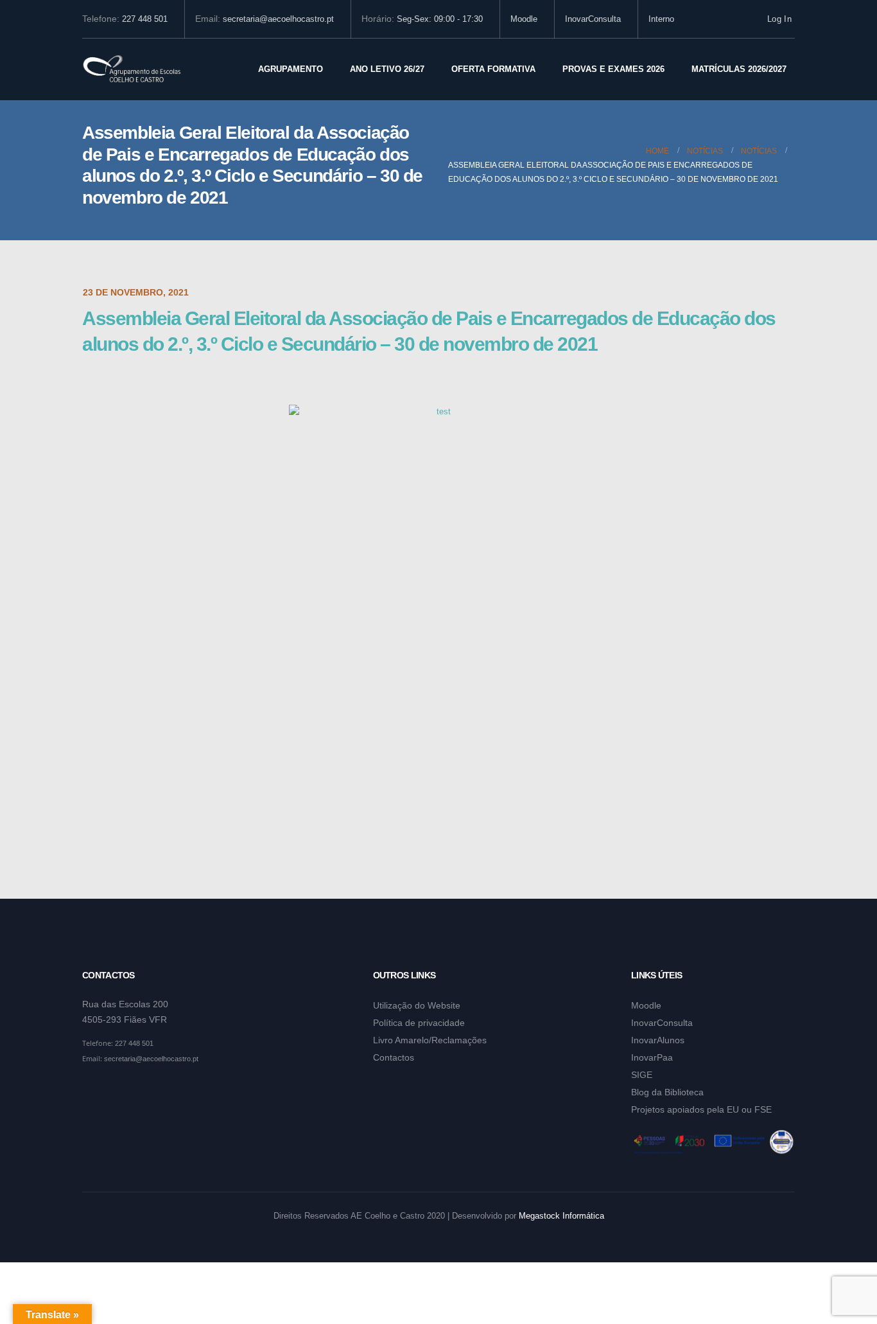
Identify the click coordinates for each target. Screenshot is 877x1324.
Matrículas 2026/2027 (738, 69)
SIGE (641, 1075)
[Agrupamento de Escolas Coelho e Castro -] (132, 70)
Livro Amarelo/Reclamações (430, 1040)
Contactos (393, 1057)
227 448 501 (145, 19)
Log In (779, 19)
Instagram (117, 1090)
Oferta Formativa (493, 69)
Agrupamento (290, 69)
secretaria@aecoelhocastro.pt (278, 19)
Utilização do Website (416, 1005)
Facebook (93, 1090)
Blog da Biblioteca (667, 1092)
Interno (661, 19)
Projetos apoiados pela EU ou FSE (701, 1109)
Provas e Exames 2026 (613, 69)
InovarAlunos (657, 1040)
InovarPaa (652, 1057)
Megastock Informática (561, 1216)
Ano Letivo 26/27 (387, 69)
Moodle (523, 19)
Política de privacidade (419, 1023)
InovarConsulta (593, 19)
